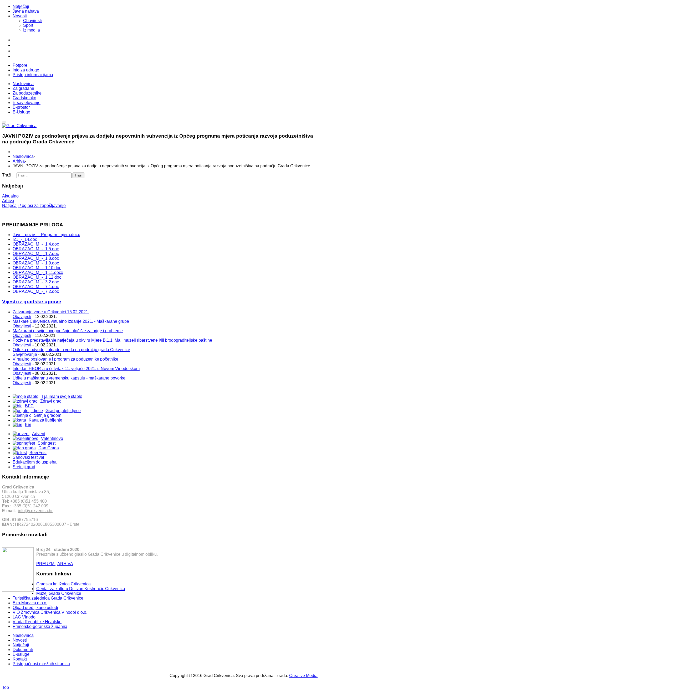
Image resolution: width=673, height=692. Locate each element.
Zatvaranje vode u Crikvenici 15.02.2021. (51, 312)
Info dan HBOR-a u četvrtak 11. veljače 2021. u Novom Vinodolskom (76, 368)
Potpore (20, 65)
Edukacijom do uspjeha (35, 462)
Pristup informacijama (33, 74)
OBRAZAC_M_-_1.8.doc (36, 258)
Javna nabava (26, 11)
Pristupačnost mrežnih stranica (41, 664)
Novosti (20, 16)
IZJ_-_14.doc (25, 239)
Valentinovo (52, 438)
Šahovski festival (28, 457)
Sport (28, 25)
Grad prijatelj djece (63, 410)
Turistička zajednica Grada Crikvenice (48, 598)
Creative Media (303, 675)
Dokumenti (23, 649)
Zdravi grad (51, 401)
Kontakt (20, 659)
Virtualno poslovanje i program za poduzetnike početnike (65, 359)
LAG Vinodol (25, 617)
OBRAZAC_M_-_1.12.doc (37, 277)
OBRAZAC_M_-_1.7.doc (36, 253)
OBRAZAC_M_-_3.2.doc (36, 282)
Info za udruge (26, 70)
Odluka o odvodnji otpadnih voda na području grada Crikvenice (71, 349)
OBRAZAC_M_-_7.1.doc (36, 286)
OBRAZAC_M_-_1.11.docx (38, 272)
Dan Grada (48, 448)
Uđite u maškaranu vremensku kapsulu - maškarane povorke (69, 378)
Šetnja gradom (47, 415)
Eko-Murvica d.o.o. (30, 603)
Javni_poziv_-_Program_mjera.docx (46, 234)
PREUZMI (45, 563)
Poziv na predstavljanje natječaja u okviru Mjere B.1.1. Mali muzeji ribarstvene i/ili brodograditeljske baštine (112, 340)
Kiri (28, 425)
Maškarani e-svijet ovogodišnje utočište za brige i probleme (68, 331)
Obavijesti (32, 20)
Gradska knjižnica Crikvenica (63, 584)
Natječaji (21, 6)
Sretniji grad (24, 467)
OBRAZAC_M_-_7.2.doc (36, 291)
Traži (78, 175)
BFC (29, 406)
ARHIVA (65, 563)
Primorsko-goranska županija (40, 626)
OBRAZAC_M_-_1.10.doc (37, 268)
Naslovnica (23, 156)
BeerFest (38, 452)
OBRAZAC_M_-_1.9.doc (36, 263)
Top (5, 687)
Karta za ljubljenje (45, 420)
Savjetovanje (25, 354)
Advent (38, 433)
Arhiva (19, 161)
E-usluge (21, 654)
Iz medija (31, 30)
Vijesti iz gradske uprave (31, 301)
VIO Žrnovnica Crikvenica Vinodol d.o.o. (50, 612)
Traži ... (9, 175)
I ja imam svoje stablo (61, 396)
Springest (46, 443)
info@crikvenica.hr (35, 510)
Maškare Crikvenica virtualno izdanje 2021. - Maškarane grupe (71, 321)
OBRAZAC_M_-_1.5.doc (36, 249)
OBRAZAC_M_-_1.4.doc (36, 244)
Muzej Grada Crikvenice (58, 593)
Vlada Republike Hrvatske (37, 622)
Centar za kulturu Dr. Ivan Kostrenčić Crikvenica (80, 588)
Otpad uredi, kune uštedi (35, 607)
